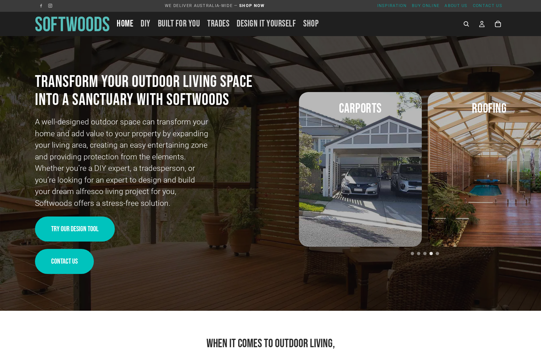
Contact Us (487, 5)
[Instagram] (50, 5)
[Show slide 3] (425, 253)
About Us (456, 5)
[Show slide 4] (431, 253)
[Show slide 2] (418, 253)
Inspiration (392, 5)
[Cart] (498, 24)
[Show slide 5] (437, 253)
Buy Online (425, 5)
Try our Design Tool (75, 229)
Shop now (252, 5)
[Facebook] (41, 5)
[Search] (466, 24)
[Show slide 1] (412, 253)
